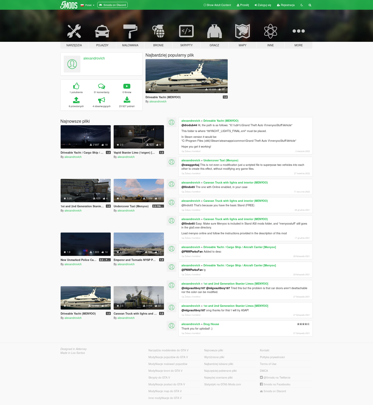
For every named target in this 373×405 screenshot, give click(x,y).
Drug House (211, 324)
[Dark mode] (302, 5)
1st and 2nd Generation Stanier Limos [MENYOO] (235, 283)
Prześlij (244, 5)
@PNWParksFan (192, 251)
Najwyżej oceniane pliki (218, 377)
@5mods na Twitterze (276, 377)
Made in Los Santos (72, 353)
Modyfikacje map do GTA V (165, 391)
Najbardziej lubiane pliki (218, 364)
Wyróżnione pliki (214, 357)
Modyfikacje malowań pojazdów (167, 364)
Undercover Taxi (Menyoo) (220, 160)
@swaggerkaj (190, 165)
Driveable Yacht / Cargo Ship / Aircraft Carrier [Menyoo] (239, 247)
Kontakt (264, 350)
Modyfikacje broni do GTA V (165, 371)
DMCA (264, 371)
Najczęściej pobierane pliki (220, 371)
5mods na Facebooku (276, 384)
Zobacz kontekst (192, 151)
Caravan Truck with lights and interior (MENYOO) (235, 182)
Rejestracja (287, 5)
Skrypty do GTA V (159, 377)
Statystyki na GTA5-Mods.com (222, 384)
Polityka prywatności (272, 357)
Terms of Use (268, 364)
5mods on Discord (274, 391)
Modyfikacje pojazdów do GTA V (168, 357)
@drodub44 (189, 125)
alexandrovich (94, 57)
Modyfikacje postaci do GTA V (166, 384)
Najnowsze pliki (213, 350)
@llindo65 (188, 187)
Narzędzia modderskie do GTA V (168, 350)
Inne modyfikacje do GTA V (165, 398)
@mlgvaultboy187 (193, 288)
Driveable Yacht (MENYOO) (221, 120)
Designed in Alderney (73, 349)
